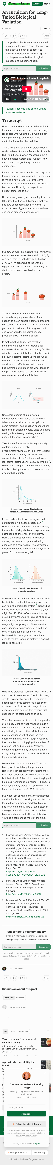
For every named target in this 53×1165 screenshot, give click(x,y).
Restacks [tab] (20, 997)
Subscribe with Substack (28, 1124)
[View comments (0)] (14, 35)
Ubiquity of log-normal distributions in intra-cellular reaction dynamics (26, 681)
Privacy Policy (31, 1135)
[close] (45, 1072)
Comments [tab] (8, 997)
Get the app (39, 1152)
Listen (47, 29)
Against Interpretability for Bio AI (18, 1064)
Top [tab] (5, 1031)
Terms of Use (39, 953)
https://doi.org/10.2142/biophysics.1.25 (25, 916)
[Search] (48, 1031)
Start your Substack (19, 1152)
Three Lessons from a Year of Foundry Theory (19, 1041)
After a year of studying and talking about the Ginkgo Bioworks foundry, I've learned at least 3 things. (19, 1047)
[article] (26, 1047)
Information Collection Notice (28, 956)
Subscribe (37, 4)
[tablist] (14, 997)
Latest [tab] (12, 1031)
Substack (13, 1159)
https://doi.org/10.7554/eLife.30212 (23, 894)
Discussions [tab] (23, 1031)
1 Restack (19, 968)
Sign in (47, 4)
